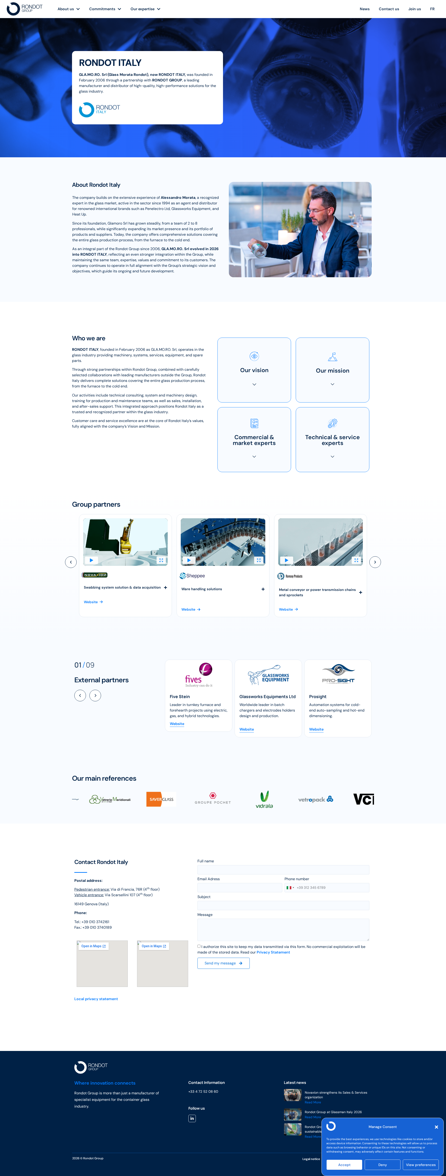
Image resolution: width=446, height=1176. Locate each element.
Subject (203, 897)
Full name (205, 861)
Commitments (102, 8)
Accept (344, 1165)
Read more (313, 1102)
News (365, 8)
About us (66, 8)
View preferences (421, 1165)
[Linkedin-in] (192, 1118)
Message (205, 915)
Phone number (297, 879)
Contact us (389, 8)
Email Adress (208, 879)
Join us (414, 8)
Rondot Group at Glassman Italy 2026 (333, 1112)
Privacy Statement (273, 952)
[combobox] (290, 887)
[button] (436, 1127)
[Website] (198, 675)
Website (177, 729)
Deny (382, 1165)
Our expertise (142, 8)
